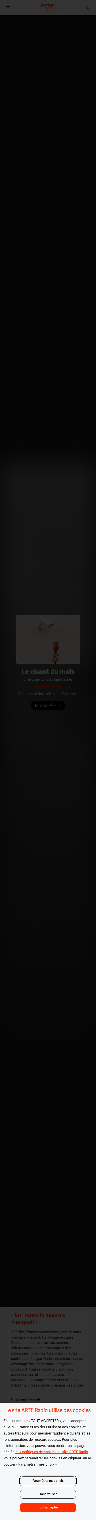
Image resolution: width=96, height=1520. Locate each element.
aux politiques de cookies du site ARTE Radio (51, 1452)
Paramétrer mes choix (48, 1481)
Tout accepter (48, 1507)
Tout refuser (48, 1494)
